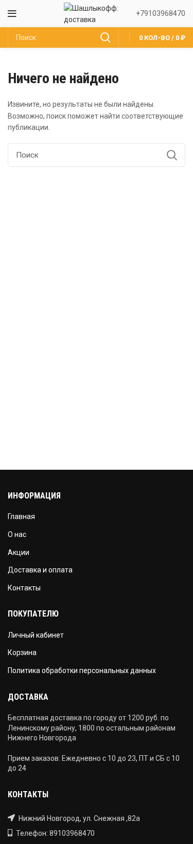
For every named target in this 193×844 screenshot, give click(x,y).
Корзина (22, 652)
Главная (21, 516)
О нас (17, 534)
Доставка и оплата (40, 570)
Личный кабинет (36, 635)
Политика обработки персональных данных (82, 670)
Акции (18, 552)
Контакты (24, 588)
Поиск (105, 37)
